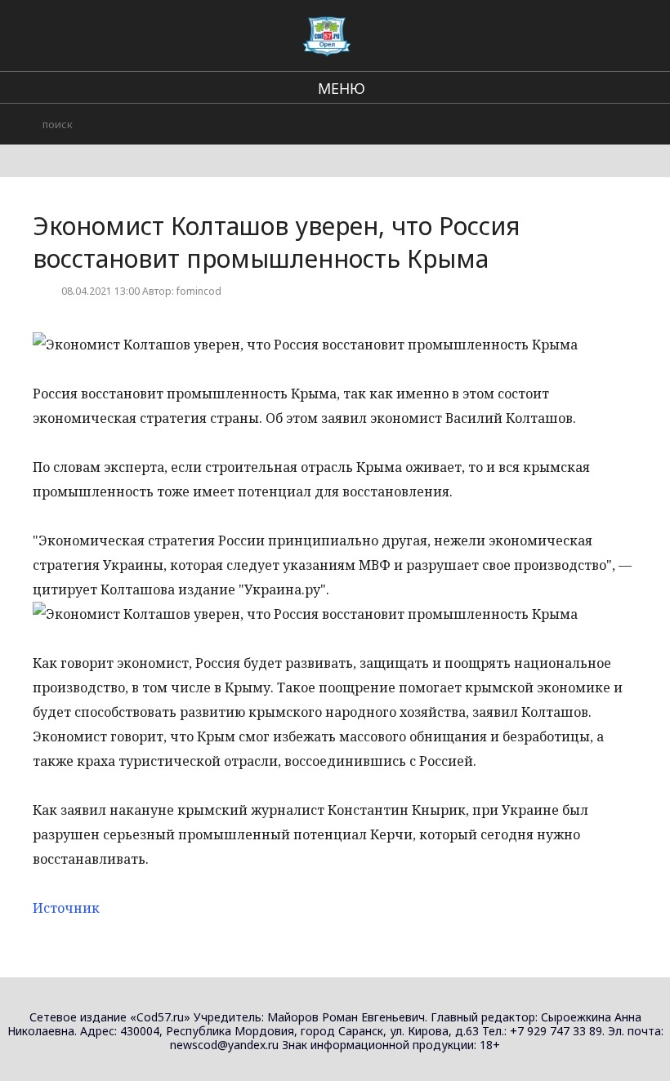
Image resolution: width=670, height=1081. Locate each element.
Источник (66, 908)
